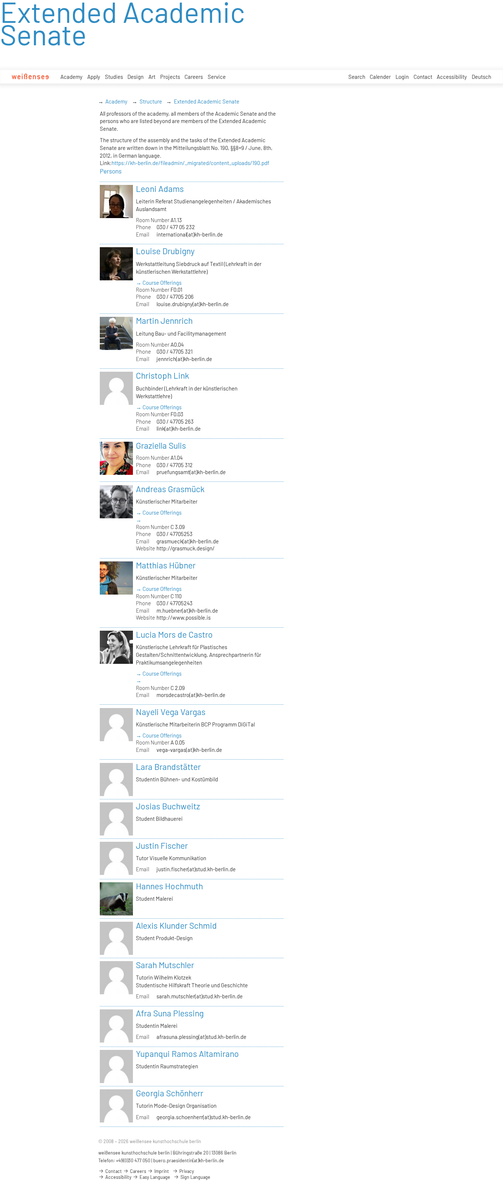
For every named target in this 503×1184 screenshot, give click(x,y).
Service (217, 76)
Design (135, 76)
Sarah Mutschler (165, 965)
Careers (193, 76)
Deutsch (481, 76)
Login (402, 76)
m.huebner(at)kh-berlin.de (187, 610)
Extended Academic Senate (206, 101)
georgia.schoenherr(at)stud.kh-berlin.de (203, 1117)
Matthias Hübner (166, 565)
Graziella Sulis (161, 445)
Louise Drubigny (165, 251)
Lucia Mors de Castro (174, 634)
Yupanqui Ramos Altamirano (187, 1053)
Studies (114, 76)
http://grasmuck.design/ (185, 548)
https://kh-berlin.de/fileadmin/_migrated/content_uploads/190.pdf (190, 163)
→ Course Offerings (159, 282)
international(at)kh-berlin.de (189, 234)
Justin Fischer (162, 845)
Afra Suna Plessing (170, 1013)
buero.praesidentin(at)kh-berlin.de (188, 1160)
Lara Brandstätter (168, 766)
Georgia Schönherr (169, 1093)
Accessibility (452, 76)
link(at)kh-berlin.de (178, 428)
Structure (151, 101)
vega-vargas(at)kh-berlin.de (189, 749)
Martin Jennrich (164, 320)
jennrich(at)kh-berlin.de (184, 358)
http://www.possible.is (183, 617)
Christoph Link (162, 375)
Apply (93, 76)
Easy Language (154, 1177)
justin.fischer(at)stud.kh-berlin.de (196, 869)
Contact (423, 76)
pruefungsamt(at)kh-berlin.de (191, 472)
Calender (380, 76)
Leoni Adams (160, 188)
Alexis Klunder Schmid (176, 925)
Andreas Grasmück (170, 489)
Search (356, 76)
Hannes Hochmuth (169, 886)
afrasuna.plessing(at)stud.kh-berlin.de (201, 1036)
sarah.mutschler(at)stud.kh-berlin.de (199, 996)
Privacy (186, 1171)
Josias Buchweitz (168, 806)
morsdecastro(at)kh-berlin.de (190, 694)
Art (151, 76)
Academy (71, 76)
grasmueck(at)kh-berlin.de (187, 541)
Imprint (161, 1171)
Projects (170, 76)
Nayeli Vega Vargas (170, 712)
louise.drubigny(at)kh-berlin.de (192, 304)
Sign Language (194, 1177)
